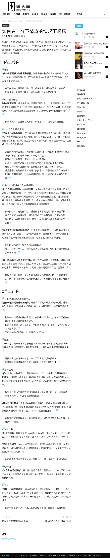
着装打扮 (26, 14)
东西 (60, 14)
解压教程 (81, 146)
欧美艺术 (81, 111)
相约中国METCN (84, 98)
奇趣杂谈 (53, 14)
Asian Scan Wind (84, 120)
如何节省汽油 (90, 33)
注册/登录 (78, 14)
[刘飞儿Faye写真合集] (78, 65)
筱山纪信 (81, 124)
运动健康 (44, 14)
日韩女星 (81, 115)
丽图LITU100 (83, 102)
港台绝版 (81, 94)
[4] (10, 177)
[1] (22, 80)
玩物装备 (35, 14)
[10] (57, 410)
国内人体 (81, 107)
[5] (19, 252)
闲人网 (6, 555)
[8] (59, 361)
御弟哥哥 (9, 36)
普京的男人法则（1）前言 (95, 43)
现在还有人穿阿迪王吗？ (95, 53)
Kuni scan (81, 133)
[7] (3, 350)
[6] (19, 328)
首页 (3, 21)
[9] (42, 395)
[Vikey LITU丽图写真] (78, 75)
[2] (69, 110)
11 (106, 67)
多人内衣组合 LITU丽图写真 (58, 521)
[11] (16, 477)
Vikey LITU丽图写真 (92, 73)
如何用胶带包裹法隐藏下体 (15, 521)
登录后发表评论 (9, 538)
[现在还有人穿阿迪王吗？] (78, 57)
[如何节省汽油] (78, 34)
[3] (3, 114)
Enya (79, 141)
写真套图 (67, 14)
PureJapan (82, 137)
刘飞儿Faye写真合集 (93, 63)
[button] (104, 14)
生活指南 (17, 14)
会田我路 (81, 128)
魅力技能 (6, 14)
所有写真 (81, 90)
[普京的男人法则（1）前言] (78, 45)
